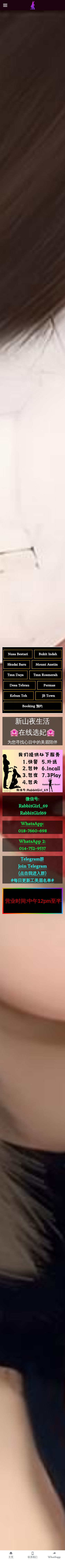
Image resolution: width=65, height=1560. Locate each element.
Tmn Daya (15, 675)
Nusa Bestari (18, 654)
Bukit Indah (48, 654)
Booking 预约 (32, 706)
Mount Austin (47, 664)
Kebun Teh (18, 696)
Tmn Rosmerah (45, 675)
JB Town (48, 696)
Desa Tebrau (19, 685)
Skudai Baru (16, 664)
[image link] (32, 4)
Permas (49, 685)
